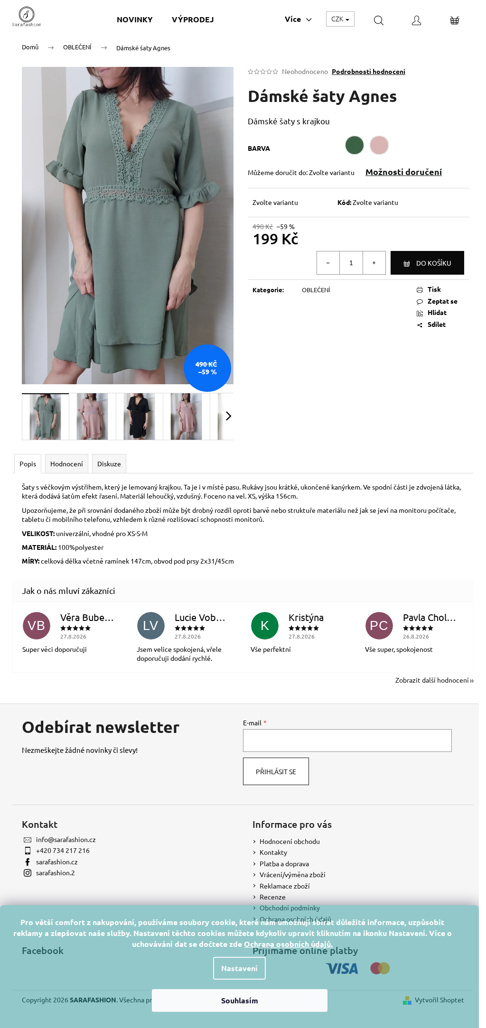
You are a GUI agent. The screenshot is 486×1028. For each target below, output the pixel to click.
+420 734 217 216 (63, 850)
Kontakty (273, 852)
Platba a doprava (284, 863)
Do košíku (433, 263)
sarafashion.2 (55, 872)
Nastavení (239, 968)
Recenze (273, 896)
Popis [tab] (27, 463)
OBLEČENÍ (316, 290)
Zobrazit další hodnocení (432, 680)
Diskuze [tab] (109, 463)
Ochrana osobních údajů (287, 944)
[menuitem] (134, 19)
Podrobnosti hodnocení (368, 71)
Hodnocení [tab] (66, 463)
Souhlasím (239, 1000)
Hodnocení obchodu (290, 841)
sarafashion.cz (57, 861)
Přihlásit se (276, 771)
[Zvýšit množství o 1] (374, 262)
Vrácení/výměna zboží (293, 874)
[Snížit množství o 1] (328, 262)
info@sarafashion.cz (66, 839)
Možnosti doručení (403, 171)
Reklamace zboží (285, 885)
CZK (338, 18)
